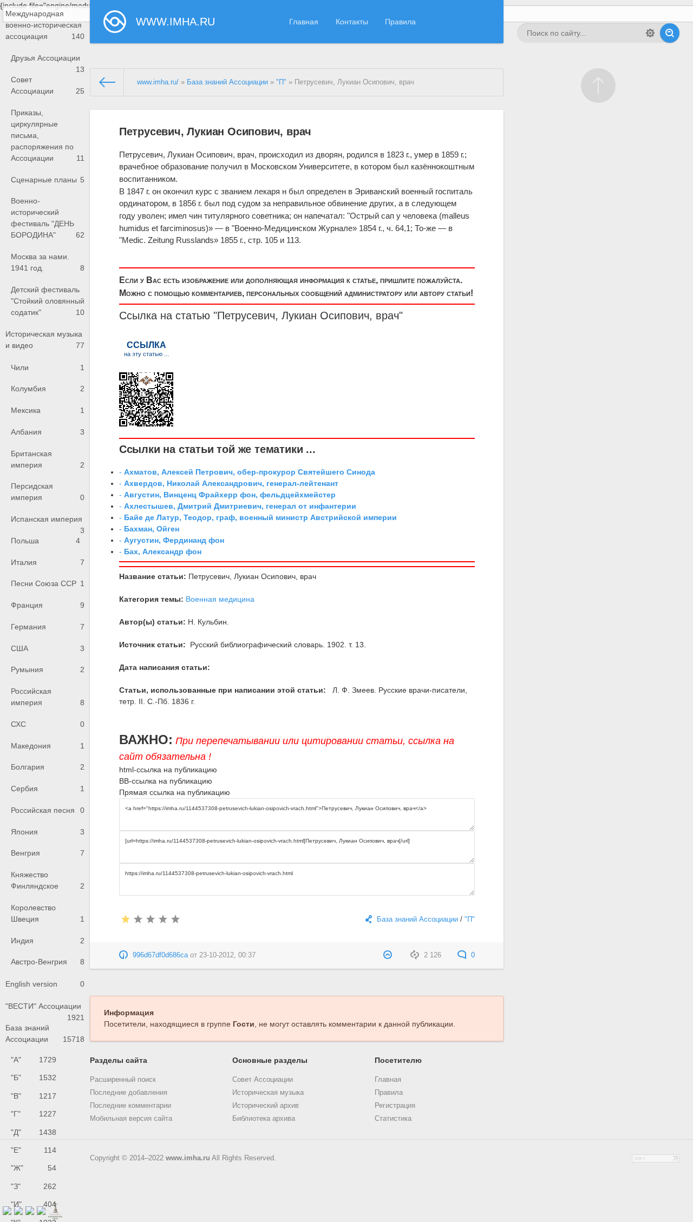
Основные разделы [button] (270, 1060)
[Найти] (669, 33)
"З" (33, 1186)
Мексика (47, 410)
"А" (33, 1059)
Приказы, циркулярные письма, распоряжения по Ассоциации (47, 135)
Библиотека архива (263, 1118)
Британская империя (47, 459)
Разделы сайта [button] (118, 1060)
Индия (47, 940)
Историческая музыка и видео (44, 340)
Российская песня (47, 810)
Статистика (393, 1118)
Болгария (47, 767)
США (47, 648)
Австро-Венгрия (47, 961)
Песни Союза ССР (47, 583)
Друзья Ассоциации (47, 61)
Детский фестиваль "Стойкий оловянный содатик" (47, 301)
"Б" (33, 1077)
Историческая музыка (268, 1092)
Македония (47, 745)
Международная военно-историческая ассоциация (44, 25)
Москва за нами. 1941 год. (47, 262)
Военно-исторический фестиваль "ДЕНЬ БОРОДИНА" (47, 217)
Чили (47, 367)
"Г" (33, 1113)
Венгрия (47, 853)
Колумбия (47, 388)
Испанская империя (47, 522)
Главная (303, 21)
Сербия (47, 788)
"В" (33, 1096)
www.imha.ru (188, 1158)
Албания (47, 432)
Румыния (47, 669)
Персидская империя (47, 492)
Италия (47, 562)
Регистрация (395, 1105)
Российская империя (47, 697)
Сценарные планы (47, 179)
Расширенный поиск (123, 1079)
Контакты (352, 21)
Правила (400, 21)
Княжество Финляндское (47, 880)
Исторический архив (265, 1105)
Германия (47, 626)
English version (44, 984)
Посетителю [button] (398, 1060)
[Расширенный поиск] (650, 33)
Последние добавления (128, 1092)
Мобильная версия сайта (131, 1118)
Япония (47, 831)
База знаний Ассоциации (44, 1033)
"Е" (33, 1150)
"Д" (33, 1132)
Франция (47, 605)
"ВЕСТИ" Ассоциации (44, 1009)
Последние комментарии (130, 1105)
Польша (45, 540)
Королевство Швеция (47, 913)
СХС (47, 724)
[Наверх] (598, 85)
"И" (33, 1204)
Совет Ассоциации (47, 85)
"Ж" (33, 1168)
